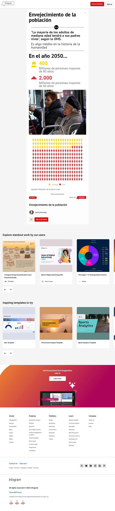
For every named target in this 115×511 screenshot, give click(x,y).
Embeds (31, 423)
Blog (90, 426)
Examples (72, 426)
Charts (11, 433)
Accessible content (35, 429)
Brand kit (31, 426)
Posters (11, 442)
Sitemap (71, 445)
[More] (85, 13)
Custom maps (33, 444)
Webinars (72, 429)
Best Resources (74, 433)
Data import (32, 441)
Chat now (23, 463)
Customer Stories (74, 423)
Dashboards (12, 426)
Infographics (13, 420)
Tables (11, 436)
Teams (51, 439)
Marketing (52, 423)
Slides (11, 439)
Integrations (32, 447)
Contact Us (13, 463)
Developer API (73, 439)
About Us (91, 420)
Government (52, 429)
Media (51, 420)
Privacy (19, 492)
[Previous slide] (5, 289)
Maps (10, 429)
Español (29, 468)
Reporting (52, 426)
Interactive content (34, 420)
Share (33, 197)
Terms (11, 492)
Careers (91, 423)
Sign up (109, 4)
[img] (57, 143)
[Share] (31, 219)
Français (35, 468)
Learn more (57, 379)
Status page (72, 442)
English (11, 468)
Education (52, 436)
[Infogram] (7, 4)
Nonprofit (51, 433)
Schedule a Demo (74, 436)
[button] (54, 184)
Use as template (97, 4)
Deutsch (16, 468)
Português (23, 468)
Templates (32, 450)
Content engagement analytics (35, 434)
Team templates (34, 438)
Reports (11, 423)
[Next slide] (10, 289)
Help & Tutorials (73, 420)
